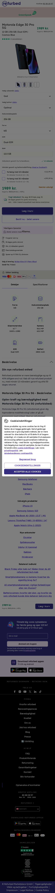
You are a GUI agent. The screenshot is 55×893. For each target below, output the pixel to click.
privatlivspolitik (11, 450)
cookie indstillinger (26, 448)
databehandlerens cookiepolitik (18, 453)
